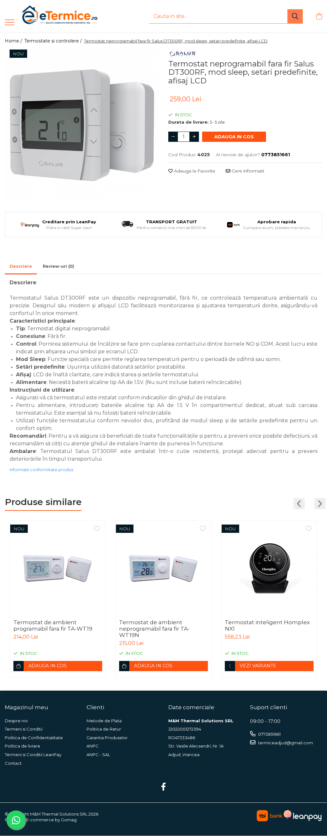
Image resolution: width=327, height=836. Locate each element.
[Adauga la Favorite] (97, 529)
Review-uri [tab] (58, 266)
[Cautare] (295, 16)
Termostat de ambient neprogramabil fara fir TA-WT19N (154, 628)
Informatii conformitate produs (41, 469)
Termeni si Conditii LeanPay (33, 754)
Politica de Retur (104, 729)
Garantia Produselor (107, 737)
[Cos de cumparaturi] (319, 16)
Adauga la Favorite (194, 171)
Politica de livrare (22, 745)
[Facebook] (163, 787)
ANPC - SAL (98, 754)
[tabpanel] (82, 126)
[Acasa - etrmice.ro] (51, 16)
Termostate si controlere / (53, 41)
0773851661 (269, 734)
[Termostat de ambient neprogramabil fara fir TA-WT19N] (163, 568)
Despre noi (16, 720)
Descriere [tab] (21, 266)
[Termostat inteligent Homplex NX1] (269, 568)
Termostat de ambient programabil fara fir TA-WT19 (52, 625)
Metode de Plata (104, 720)
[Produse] (9, 23)
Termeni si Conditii (23, 729)
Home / (14, 41)
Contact (13, 763)
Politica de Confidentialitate (34, 737)
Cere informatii (247, 171)
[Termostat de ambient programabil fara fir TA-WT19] (57, 568)
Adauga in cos (234, 137)
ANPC (93, 745)
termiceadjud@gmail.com (285, 742)
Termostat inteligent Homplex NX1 (267, 625)
